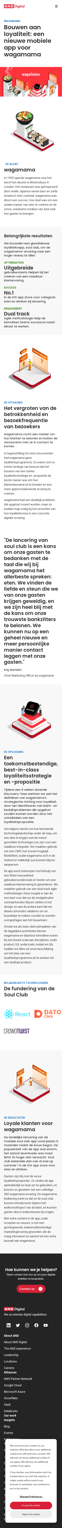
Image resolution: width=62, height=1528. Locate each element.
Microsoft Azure (14, 1391)
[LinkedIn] (9, 1325)
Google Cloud (12, 1385)
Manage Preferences (31, 1496)
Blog (7, 1426)
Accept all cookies (31, 1505)
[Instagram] (27, 1325)
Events (8, 1433)
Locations (10, 1361)
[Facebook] (36, 1325)
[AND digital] (14, 6)
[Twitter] (18, 1325)
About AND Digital (15, 1342)
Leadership (11, 1355)
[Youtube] (46, 1325)
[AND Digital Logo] (14, 1309)
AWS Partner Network (18, 1379)
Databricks (11, 1411)
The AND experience (17, 1348)
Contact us (27, 1289)
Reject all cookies (31, 1514)
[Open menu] (56, 6)
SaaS (7, 1404)
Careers (9, 1368)
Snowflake (11, 1398)
